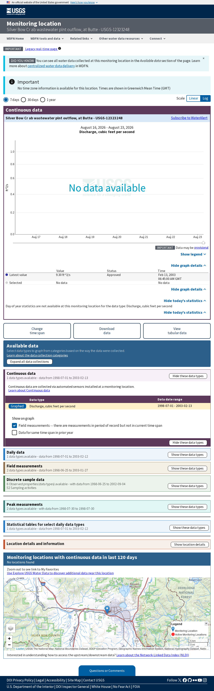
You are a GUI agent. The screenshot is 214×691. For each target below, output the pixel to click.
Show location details (189, 544)
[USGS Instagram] (204, 681)
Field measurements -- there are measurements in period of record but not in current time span (90, 425)
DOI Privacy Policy (20, 680)
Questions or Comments (107, 670)
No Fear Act (121, 686)
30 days (33, 99)
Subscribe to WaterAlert (189, 118)
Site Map (74, 680)
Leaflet (20, 648)
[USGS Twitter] (179, 681)
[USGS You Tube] (199, 681)
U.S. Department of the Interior (30, 686)
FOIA (136, 686)
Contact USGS (93, 680)
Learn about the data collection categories (37, 355)
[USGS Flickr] (194, 681)
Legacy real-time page (41, 49)
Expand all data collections (29, 361)
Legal (40, 680)
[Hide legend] (206, 624)
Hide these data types (188, 376)
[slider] (203, 242)
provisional (201, 247)
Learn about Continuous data (29, 390)
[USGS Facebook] (184, 681)
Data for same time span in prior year (46, 432)
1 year (51, 99)
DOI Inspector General (72, 686)
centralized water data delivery (51, 66)
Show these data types (187, 454)
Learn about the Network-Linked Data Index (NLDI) (152, 655)
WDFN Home (15, 38)
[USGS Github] (189, 681)
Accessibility (55, 680)
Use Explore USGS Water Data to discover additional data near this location (60, 573)
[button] (107, 609)
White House (101, 686)
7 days (14, 99)
